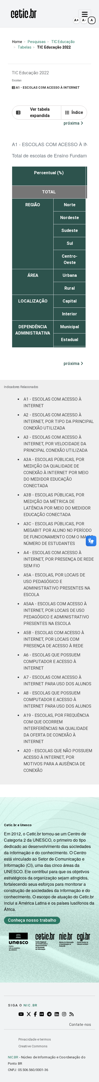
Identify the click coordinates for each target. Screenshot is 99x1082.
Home (17, 42)
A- (84, 20)
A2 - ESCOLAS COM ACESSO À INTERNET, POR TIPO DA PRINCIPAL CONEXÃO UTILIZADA (58, 421)
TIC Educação (63, 42)
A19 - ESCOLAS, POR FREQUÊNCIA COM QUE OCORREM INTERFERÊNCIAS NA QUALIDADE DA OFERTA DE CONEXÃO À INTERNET (56, 728)
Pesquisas (37, 42)
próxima (72, 123)
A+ (76, 20)
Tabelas (24, 47)
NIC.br (30, 1005)
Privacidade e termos (34, 1039)
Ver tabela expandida (40, 112)
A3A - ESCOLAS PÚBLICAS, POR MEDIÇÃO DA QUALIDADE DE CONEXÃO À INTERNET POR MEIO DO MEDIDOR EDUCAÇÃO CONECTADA (55, 472)
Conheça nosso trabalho (32, 920)
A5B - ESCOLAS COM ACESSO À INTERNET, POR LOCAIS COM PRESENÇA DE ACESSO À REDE (53, 639)
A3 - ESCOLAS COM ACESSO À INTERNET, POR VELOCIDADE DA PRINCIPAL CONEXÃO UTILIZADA (55, 444)
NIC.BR (13, 1057)
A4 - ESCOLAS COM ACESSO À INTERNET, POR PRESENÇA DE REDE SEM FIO (58, 559)
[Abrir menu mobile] (84, 13)
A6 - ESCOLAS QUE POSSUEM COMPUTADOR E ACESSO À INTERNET (51, 662)
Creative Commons (33, 1046)
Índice (77, 112)
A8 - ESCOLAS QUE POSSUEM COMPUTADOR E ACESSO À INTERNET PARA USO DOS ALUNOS (57, 700)
